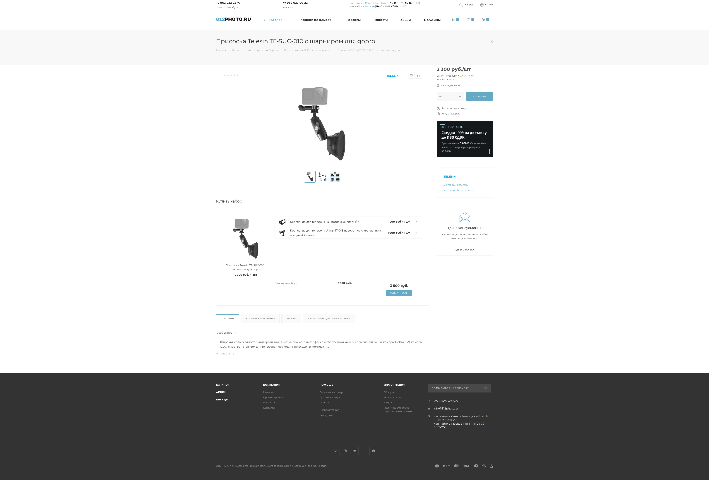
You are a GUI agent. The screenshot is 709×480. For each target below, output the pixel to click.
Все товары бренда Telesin (458, 189)
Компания (271, 384)
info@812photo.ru (446, 408)
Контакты (269, 407)
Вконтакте (336, 451)
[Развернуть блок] (225, 354)
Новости (268, 392)
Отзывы (291, 318)
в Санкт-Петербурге (375, 2)
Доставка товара (330, 397)
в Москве (369, 6)
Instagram (345, 451)
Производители (273, 397)
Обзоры (389, 392)
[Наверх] (691, 359)
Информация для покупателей (329, 318)
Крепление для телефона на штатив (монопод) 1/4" (324, 222)
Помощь (326, 384)
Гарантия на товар (331, 392)
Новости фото (392, 397)
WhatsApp (373, 451)
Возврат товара (329, 409)
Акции (221, 392)
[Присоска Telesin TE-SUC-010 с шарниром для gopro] (322, 124)
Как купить (326, 415)
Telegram (355, 451)
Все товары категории (456, 184)
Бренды (222, 399)
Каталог (223, 384)
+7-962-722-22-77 (228, 2)
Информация (394, 384)
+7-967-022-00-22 (295, 2)
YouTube (364, 451)
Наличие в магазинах (260, 318)
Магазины (269, 402)
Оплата (324, 402)
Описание (227, 318)
